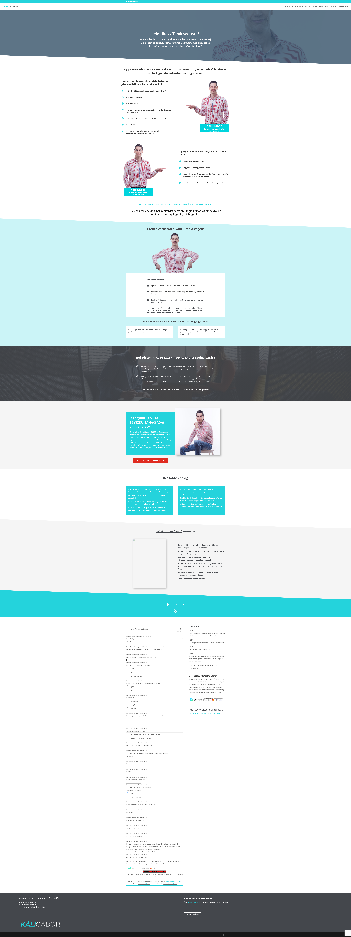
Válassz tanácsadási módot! (135, 731)
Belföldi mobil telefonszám (135, 780)
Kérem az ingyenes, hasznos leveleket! (142, 852)
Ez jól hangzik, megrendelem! (150, 461)
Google (133, 705)
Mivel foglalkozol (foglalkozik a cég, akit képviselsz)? (144, 649)
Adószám (129, 812)
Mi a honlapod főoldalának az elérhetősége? (141, 657)
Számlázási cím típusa (133, 790)
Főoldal (287, 6)
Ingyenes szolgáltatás (319, 6)
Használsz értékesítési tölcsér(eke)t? (138, 665)
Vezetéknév (130, 756)
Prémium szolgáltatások (300, 6)
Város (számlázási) (132, 828)
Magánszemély (136, 797)
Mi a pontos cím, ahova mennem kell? (139, 745)
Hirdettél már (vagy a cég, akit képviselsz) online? (143, 683)
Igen (132, 668)
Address (129, 641)
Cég (132, 793)
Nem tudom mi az (137, 676)
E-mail (128, 772)
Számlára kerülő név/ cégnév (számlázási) (140, 805)
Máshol (133, 709)
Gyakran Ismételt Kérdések (339, 6)
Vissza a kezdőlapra (192, 914)
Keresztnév (130, 764)
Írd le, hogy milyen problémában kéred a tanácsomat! (144, 716)
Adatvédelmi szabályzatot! (170, 884)
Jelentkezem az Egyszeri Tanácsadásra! (155, 871)
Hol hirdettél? (131, 698)
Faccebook (134, 701)
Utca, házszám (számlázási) (135, 836)
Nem (132, 672)
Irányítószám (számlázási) (135, 820)
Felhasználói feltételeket (144, 884)
